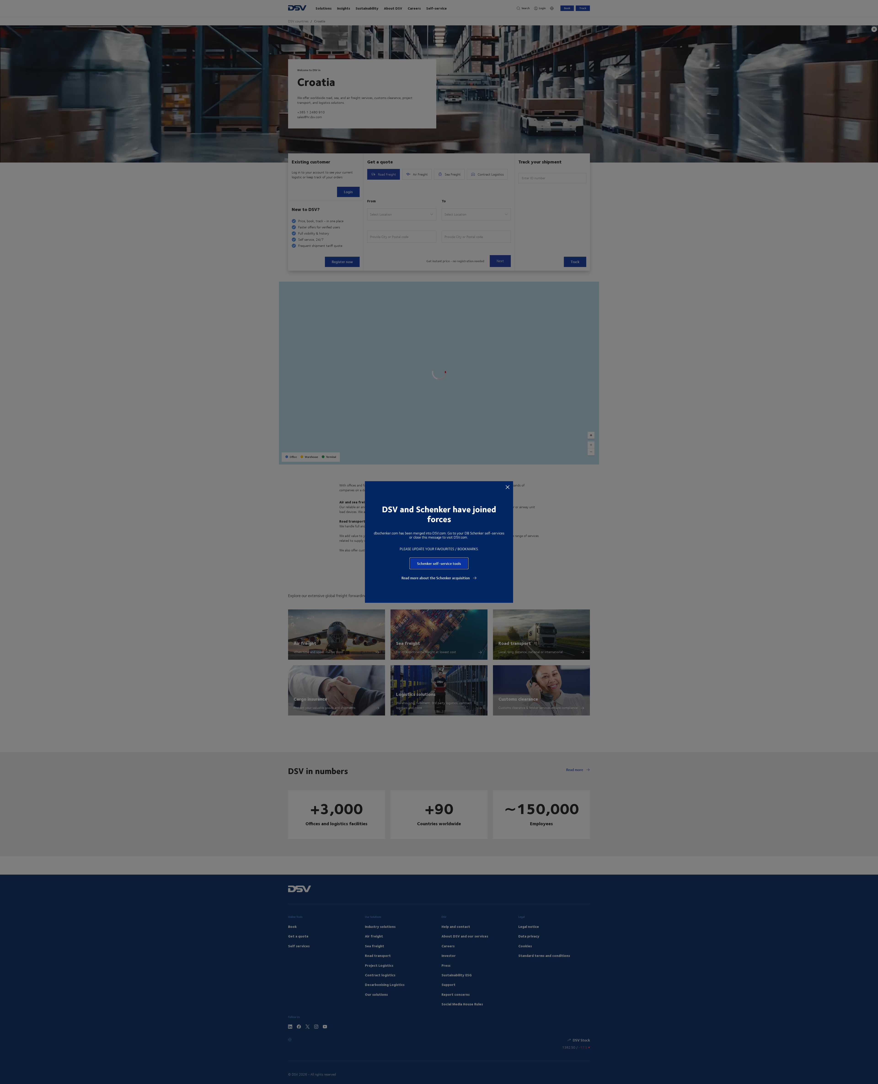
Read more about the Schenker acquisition (436, 578)
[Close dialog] (507, 487)
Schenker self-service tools (439, 563)
